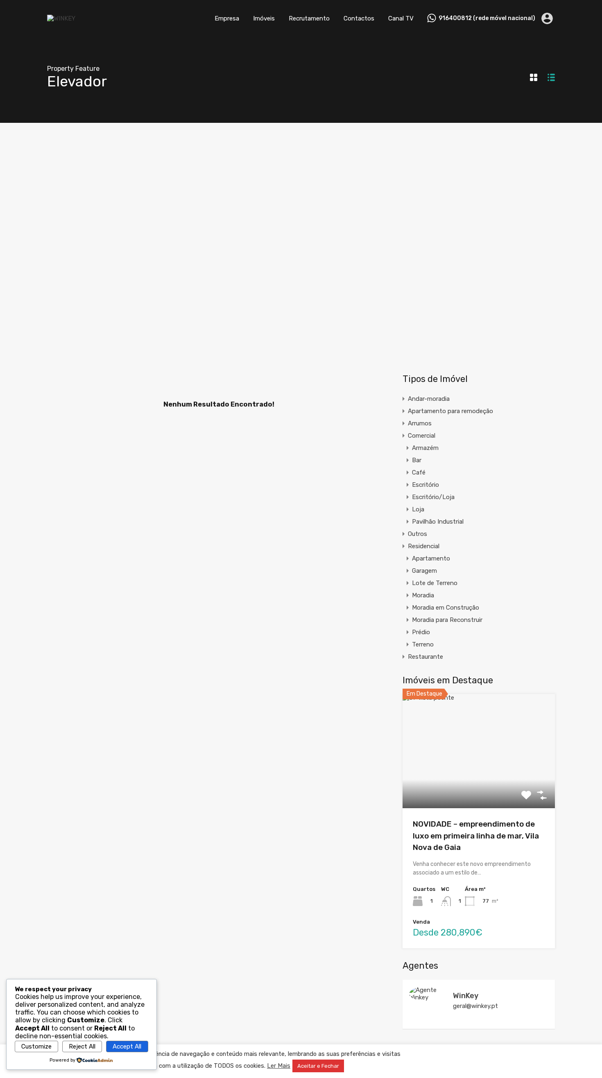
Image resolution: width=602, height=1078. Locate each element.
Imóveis (264, 18)
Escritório (425, 484)
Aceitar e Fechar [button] (318, 1066)
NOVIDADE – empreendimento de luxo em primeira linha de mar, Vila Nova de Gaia (476, 835)
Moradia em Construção (445, 607)
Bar (416, 460)
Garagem (424, 570)
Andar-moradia (429, 398)
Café (418, 472)
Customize (36, 1046)
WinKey (465, 995)
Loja (418, 509)
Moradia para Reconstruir (447, 620)
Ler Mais (278, 1065)
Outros (417, 534)
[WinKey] (427, 997)
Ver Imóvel (478, 785)
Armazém (425, 448)
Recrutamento (309, 18)
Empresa (227, 18)
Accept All (127, 1046)
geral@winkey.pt (475, 1006)
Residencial (423, 546)
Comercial (421, 435)
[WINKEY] (61, 18)
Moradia (423, 595)
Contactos (359, 18)
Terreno (423, 644)
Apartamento (431, 558)
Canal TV (401, 18)
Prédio (421, 632)
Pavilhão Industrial (438, 521)
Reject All (82, 1046)
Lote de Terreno (434, 583)
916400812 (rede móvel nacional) (487, 18)
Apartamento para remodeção (450, 411)
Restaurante (425, 656)
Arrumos (420, 423)
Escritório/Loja (433, 497)
